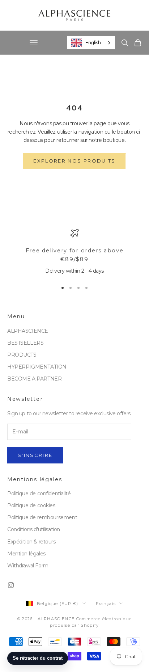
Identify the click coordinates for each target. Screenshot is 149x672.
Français (106, 603)
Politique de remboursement (42, 517)
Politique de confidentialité (39, 493)
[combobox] (91, 43)
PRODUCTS (22, 355)
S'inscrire (35, 455)
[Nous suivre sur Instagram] (10, 585)
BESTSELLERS (25, 343)
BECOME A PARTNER (34, 378)
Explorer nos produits (74, 161)
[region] (74, 252)
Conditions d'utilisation (33, 529)
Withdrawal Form (27, 565)
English (93, 42)
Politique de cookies (31, 505)
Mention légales (26, 553)
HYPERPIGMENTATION (37, 367)
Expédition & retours (31, 541)
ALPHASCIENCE (27, 331)
